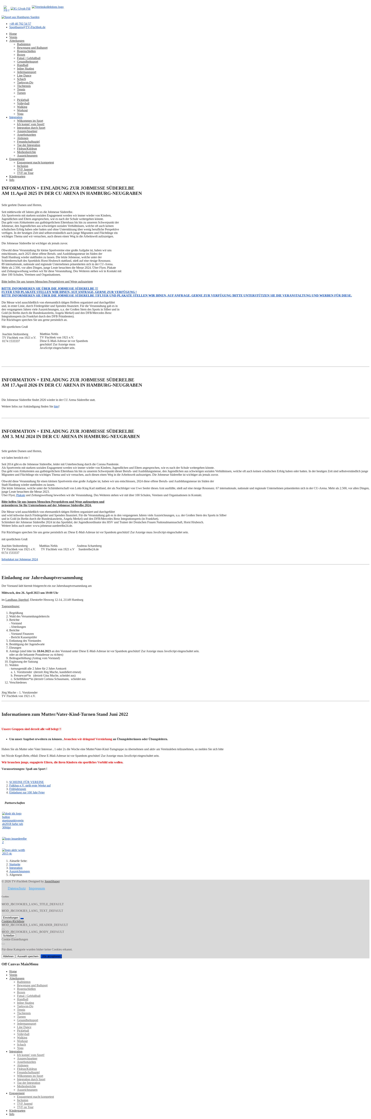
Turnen (21, 93)
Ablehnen (8, 956)
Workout (22, 110)
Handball (22, 65)
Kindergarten (17, 176)
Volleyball (23, 103)
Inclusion (22, 166)
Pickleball (23, 99)
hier (56, 406)
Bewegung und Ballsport (32, 47)
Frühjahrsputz (17, 789)
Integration (15, 117)
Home (13, 33)
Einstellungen (10, 917)
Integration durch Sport (31, 127)
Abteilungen (16, 40)
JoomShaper (52, 881)
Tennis (21, 89)
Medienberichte (26, 152)
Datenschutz (17, 888)
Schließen (8, 935)
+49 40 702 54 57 (20, 23)
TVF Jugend (24, 169)
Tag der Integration (28, 145)
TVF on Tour (25, 173)
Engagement (17, 159)
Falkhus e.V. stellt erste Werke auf (30, 785)
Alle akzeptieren (51, 956)
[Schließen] (3, 929)
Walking (22, 106)
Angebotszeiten (26, 134)
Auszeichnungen (27, 155)
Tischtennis (24, 86)
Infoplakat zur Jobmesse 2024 (20, 559)
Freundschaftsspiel (28, 141)
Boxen (21, 54)
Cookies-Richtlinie (13, 921)
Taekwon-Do (25, 82)
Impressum (37, 888)
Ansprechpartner (27, 131)
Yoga (20, 113)
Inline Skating (25, 68)
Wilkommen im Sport (30, 120)
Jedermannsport (26, 72)
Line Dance (24, 75)
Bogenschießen (26, 51)
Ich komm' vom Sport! (30, 124)
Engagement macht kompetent (35, 162)
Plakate (20, 495)
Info (11, 180)
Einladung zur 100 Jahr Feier (27, 792)
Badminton (24, 44)
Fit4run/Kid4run (27, 148)
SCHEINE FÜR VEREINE (26, 782)
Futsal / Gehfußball (28, 58)
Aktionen (22, 138)
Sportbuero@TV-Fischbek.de (27, 27)
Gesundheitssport (27, 61)
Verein (13, 37)
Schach (21, 79)
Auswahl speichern (27, 956)
